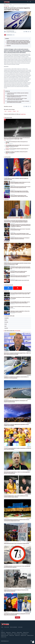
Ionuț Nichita (29, 351)
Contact (2, 627)
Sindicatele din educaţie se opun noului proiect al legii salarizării (16, 543)
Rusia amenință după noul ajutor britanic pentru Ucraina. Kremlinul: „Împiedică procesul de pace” (17, 96)
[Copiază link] (24, 31)
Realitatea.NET (3, 632)
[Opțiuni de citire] (33, 642)
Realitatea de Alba (28, 494)
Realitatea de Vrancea (26, 632)
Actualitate (10, 4)
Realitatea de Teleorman (30, 635)
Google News (23, 114)
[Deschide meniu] (30, 2)
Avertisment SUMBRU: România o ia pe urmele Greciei (19, 280)
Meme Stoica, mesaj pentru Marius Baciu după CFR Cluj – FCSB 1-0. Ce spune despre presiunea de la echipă (17, 354)
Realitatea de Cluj (17, 635)
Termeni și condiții (6, 627)
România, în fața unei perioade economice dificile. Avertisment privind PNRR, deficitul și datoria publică (18, 102)
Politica (7, 153)
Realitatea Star (14, 632)
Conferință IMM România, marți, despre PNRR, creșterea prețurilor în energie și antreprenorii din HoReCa (17, 146)
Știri (7, 4)
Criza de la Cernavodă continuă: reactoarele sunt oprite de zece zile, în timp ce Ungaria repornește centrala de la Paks (20, 267)
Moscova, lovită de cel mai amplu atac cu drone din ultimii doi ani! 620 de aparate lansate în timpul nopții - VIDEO (17, 138)
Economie (7, 147)
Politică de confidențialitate (13, 627)
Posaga (14, 111)
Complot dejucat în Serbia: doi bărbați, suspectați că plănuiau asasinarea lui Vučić (17, 93)
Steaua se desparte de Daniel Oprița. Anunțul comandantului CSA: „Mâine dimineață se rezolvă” (19, 196)
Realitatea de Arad (11, 635)
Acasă (5, 4)
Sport (6, 143)
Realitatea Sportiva (8, 632)
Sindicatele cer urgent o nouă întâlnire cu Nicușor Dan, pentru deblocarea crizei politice (20, 312)
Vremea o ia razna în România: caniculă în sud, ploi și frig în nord (17, 148)
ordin (5, 111)
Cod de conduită (20, 627)
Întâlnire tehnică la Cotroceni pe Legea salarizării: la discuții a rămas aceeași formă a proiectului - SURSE (17, 264)
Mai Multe (17, 617)
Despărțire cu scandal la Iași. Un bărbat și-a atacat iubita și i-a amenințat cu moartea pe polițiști (16, 377)
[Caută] (28, 2)
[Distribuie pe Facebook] (26, 31)
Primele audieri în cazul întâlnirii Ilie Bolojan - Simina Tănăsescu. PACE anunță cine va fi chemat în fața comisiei (20, 234)
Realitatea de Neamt (19, 632)
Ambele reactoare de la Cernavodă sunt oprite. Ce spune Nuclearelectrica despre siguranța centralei (17, 99)
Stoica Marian (29, 518)
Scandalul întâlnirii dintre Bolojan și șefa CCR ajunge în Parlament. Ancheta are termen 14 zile (20, 238)
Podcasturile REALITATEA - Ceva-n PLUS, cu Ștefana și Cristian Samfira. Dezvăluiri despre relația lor (16, 496)
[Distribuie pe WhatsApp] (28, 31)
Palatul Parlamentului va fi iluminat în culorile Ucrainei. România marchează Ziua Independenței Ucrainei (16, 520)
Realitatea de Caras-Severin (4, 635)
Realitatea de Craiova (23, 635)
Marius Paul (11, 31)
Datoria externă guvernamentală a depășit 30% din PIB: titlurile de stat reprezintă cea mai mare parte (20, 276)
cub (17, 111)
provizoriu (9, 111)
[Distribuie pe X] (30, 31)
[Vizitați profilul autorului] (5, 31)
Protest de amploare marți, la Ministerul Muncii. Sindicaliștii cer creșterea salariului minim (18, 272)
